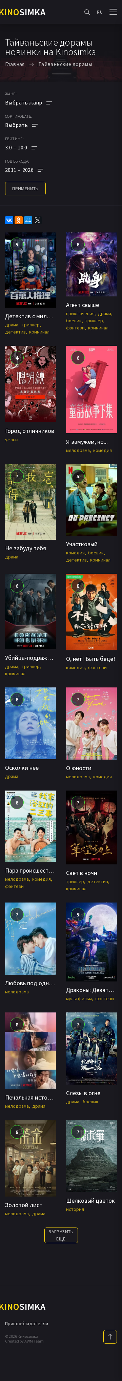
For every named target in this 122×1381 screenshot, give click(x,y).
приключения (80, 313)
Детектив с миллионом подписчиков (54, 316)
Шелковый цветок (90, 1200)
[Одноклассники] (19, 220)
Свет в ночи (81, 873)
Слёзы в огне (83, 1093)
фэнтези (75, 328)
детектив (15, 332)
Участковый (82, 544)
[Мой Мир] (28, 220)
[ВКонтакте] (9, 220)
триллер (31, 325)
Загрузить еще (61, 1235)
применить (25, 188)
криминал (39, 332)
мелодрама (78, 450)
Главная (15, 64)
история (75, 1209)
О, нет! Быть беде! (90, 659)
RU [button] (100, 12)
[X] (38, 220)
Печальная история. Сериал (42, 1097)
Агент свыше (82, 305)
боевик (74, 321)
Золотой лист (23, 1205)
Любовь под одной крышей (41, 983)
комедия (102, 450)
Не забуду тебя (25, 548)
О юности (79, 768)
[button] (28, 147)
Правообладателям (26, 1323)
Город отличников (29, 431)
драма (11, 325)
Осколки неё (22, 767)
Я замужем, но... (87, 441)
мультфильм (79, 998)
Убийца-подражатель (33, 658)
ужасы (11, 439)
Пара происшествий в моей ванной (51, 870)
